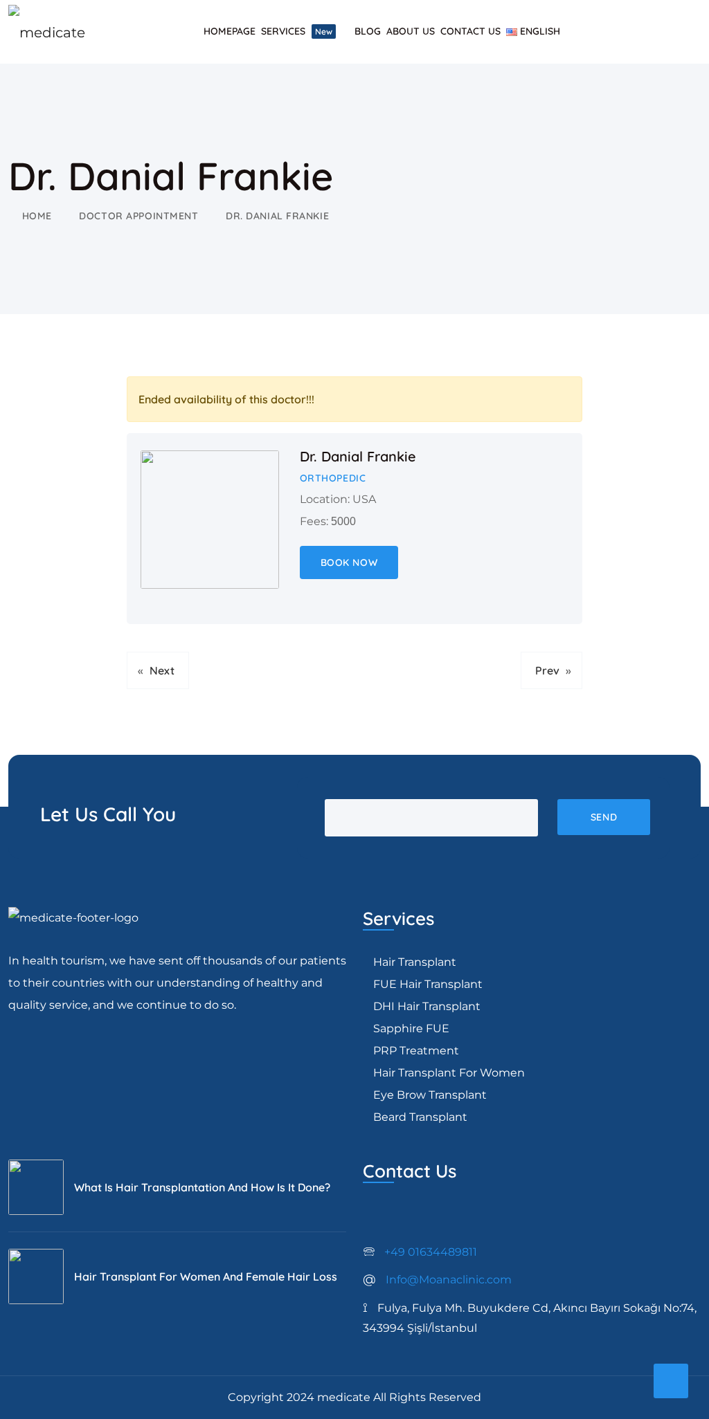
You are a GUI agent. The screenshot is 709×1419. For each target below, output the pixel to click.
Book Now (349, 562)
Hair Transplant (414, 962)
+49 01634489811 (420, 1251)
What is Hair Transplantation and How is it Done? (202, 1187)
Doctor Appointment (138, 216)
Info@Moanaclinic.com (437, 1279)
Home (37, 216)
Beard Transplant (420, 1117)
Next (162, 670)
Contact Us (470, 31)
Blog (367, 31)
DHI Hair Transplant (427, 1006)
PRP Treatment (416, 1050)
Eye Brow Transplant (430, 1094)
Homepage (229, 31)
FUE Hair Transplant (428, 984)
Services (296, 31)
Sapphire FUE (411, 1028)
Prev (547, 670)
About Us (410, 31)
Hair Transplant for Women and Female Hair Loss (205, 1276)
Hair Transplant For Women (449, 1072)
